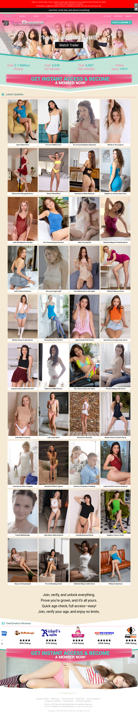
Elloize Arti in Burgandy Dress (22, 193)
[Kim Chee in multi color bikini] (85, 365)
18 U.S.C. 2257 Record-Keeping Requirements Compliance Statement (68, 704)
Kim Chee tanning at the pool (53, 242)
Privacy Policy (80, 698)
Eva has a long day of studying (84, 486)
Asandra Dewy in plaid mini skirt (22, 389)
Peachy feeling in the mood (115, 389)
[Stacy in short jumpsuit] (23, 560)
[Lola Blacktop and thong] (85, 512)
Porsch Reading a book (53, 584)
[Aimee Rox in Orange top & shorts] (115, 316)
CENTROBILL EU (68, 706)
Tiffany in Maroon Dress (115, 291)
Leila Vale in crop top (22, 437)
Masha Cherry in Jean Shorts (22, 340)
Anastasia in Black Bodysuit (84, 193)
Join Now (107, 16)
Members (118, 16)
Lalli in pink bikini (53, 437)
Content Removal (67, 698)
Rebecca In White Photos (53, 389)
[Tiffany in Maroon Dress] (115, 268)
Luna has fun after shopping (22, 486)
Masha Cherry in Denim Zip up (115, 437)
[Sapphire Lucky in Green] (115, 512)
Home (8, 16)
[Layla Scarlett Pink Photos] (85, 316)
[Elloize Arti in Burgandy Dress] (23, 170)
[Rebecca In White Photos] (54, 365)
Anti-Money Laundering (53, 701)
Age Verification (68, 701)
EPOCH (55, 706)
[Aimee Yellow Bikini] (54, 170)
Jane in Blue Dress (22, 145)
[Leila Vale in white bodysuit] (54, 512)
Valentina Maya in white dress (84, 584)
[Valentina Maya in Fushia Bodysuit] (115, 219)
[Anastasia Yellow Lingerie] (54, 463)
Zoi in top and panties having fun (84, 145)
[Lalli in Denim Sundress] (23, 268)
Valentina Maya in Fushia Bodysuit (115, 242)
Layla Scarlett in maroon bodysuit (115, 486)
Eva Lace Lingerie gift (53, 291)
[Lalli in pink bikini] (54, 414)
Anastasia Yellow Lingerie (53, 486)
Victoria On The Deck (84, 437)
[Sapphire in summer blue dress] (115, 170)
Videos (36, 16)
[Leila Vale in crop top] (23, 414)
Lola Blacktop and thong (84, 535)
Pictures (49, 16)
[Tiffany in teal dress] (115, 560)
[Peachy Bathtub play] (23, 512)
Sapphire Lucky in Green (115, 535)
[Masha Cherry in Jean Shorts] (23, 316)
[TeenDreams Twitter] (136, 9)
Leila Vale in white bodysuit (53, 535)
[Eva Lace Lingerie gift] (54, 268)
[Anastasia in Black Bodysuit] (85, 170)
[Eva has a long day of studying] (85, 463)
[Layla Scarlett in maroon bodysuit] (115, 463)
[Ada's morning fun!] (85, 219)
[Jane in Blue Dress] (23, 121)
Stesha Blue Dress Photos (53, 340)
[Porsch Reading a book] (54, 560)
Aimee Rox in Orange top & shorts (115, 340)
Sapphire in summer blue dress (115, 193)
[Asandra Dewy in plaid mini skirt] (23, 365)
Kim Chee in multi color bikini (84, 389)
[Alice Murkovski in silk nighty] (85, 268)
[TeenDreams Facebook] (136, 5)
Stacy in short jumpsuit (22, 584)
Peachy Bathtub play (22, 535)
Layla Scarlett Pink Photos (84, 340)
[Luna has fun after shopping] (23, 463)
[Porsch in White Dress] (54, 121)
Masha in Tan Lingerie (115, 145)
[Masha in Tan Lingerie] (115, 121)
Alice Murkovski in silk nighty (84, 291)
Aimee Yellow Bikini (53, 193)
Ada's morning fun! (84, 242)
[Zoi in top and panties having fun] (85, 121)
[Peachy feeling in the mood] (115, 365)
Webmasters (55, 698)
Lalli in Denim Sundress (22, 291)
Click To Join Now (120, 22)
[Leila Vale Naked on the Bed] (23, 219)
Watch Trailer (69, 45)
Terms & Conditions (93, 698)
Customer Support (42, 698)
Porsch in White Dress (53, 145)
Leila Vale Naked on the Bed (22, 242)
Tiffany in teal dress (115, 584)
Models (22, 16)
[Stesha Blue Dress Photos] (54, 316)
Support (128, 16)
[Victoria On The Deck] (85, 414)
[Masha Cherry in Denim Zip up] (115, 414)
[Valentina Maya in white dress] (85, 560)
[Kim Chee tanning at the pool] (54, 219)
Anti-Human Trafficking (83, 701)
